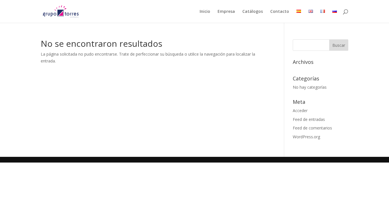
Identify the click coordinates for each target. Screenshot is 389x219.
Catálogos (252, 11)
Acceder (300, 110)
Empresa (226, 11)
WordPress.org (306, 136)
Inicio (205, 11)
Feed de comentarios (312, 128)
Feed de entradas (309, 119)
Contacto (279, 11)
